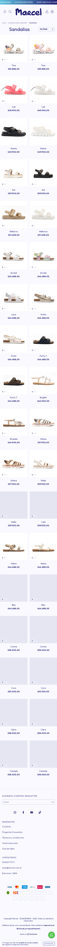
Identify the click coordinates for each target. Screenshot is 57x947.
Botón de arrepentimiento (28, 929)
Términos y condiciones (13, 837)
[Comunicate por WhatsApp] (51, 935)
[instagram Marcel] (15, 812)
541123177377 (8, 862)
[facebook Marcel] (23, 812)
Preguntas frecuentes (12, 832)
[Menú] (4, 12)
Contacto (6, 826)
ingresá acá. (49, 925)
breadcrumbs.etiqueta (18, 23)
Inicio (4, 23)
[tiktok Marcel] (40, 812)
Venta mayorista (10, 843)
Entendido (49, 943)
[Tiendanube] (28, 934)
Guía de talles (8, 848)
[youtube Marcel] (32, 812)
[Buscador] (10, 12)
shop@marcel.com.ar (12, 867)
